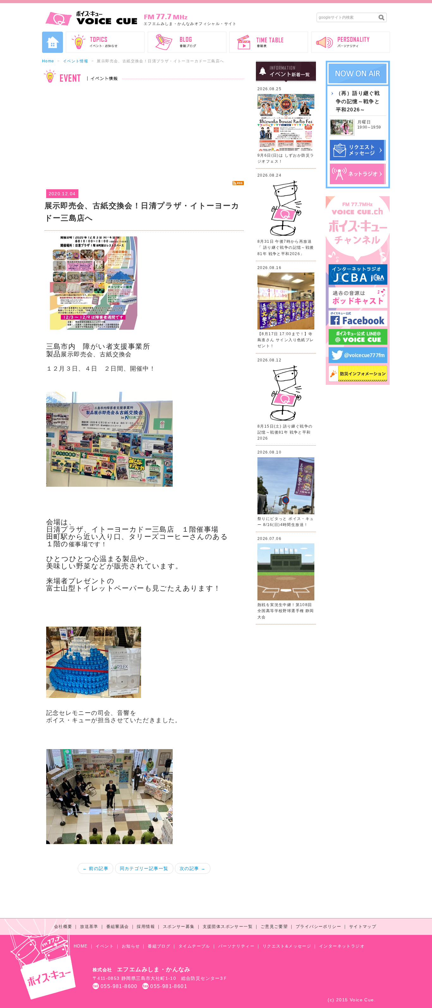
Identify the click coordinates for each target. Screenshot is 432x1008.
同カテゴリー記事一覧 (144, 868)
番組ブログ (159, 946)
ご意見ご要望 (274, 926)
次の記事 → (193, 868)
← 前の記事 (95, 868)
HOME (81, 946)
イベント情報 (75, 61)
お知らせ (131, 946)
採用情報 (146, 926)
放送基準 (89, 926)
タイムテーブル (194, 946)
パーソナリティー (236, 946)
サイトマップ (362, 926)
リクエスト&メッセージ (286, 946)
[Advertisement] (144, 131)
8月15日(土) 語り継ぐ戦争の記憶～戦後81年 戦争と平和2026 (284, 432)
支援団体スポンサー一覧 (228, 926)
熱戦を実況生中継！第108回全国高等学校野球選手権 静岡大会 (285, 611)
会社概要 (63, 926)
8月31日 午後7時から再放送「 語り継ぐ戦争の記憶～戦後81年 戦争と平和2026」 (285, 247)
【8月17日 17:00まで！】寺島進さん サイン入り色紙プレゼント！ (285, 340)
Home (48, 61)
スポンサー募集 (179, 926)
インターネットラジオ (342, 946)
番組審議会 (117, 926)
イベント (105, 946)
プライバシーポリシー (318, 926)
